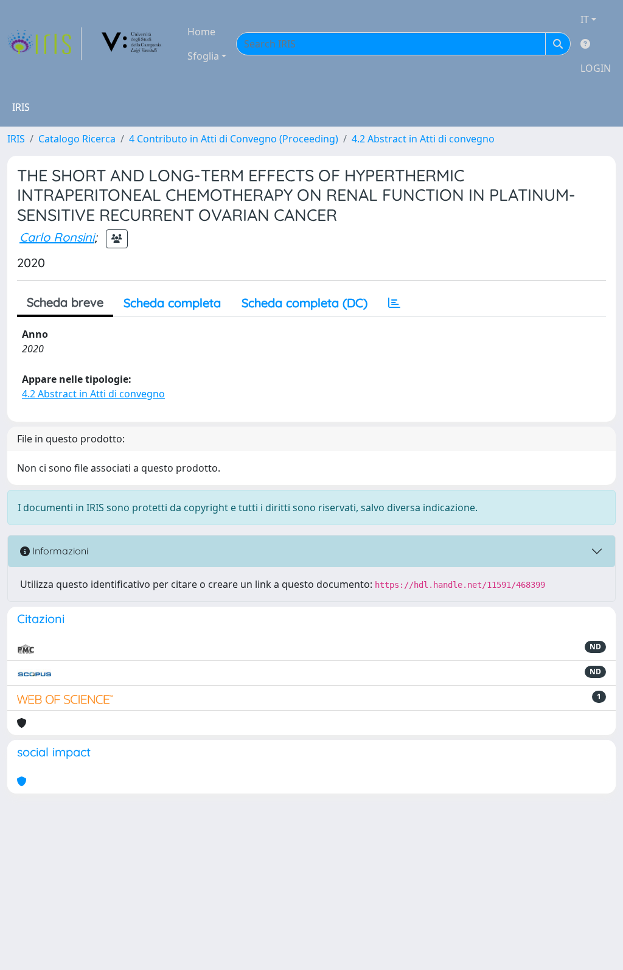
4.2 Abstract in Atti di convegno (423, 138)
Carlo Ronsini (56, 237)
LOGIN (595, 68)
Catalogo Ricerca (77, 138)
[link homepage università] (132, 43)
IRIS (16, 138)
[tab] (394, 303)
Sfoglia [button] (203, 56)
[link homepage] (44, 43)
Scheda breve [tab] (65, 302)
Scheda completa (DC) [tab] (304, 302)
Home (201, 31)
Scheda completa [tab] (172, 302)
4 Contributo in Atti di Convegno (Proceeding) (233, 138)
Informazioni (59, 551)
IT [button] (584, 19)
